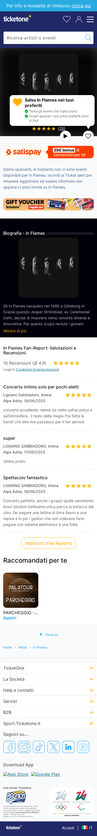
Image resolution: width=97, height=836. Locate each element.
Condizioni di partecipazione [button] (37, 369)
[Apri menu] (89, 19)
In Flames (40, 647)
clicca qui (81, 5)
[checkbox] (88, 136)
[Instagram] (24, 746)
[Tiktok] (39, 746)
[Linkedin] (68, 746)
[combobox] (43, 38)
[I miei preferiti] (67, 19)
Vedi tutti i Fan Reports (48, 543)
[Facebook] (9, 746)
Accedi (68, 827)
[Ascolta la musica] (65, 136)
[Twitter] (53, 746)
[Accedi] (79, 19)
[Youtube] (83, 746)
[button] (48, 635)
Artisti (22, 647)
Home (7, 647)
